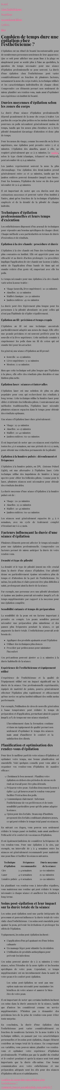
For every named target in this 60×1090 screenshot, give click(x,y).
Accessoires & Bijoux (11, 19)
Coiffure (5, 24)
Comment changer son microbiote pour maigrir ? (26, 1087)
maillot (54, 152)
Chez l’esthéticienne (11, 9)
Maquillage (6, 14)
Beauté (4, 4)
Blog (3, 29)
